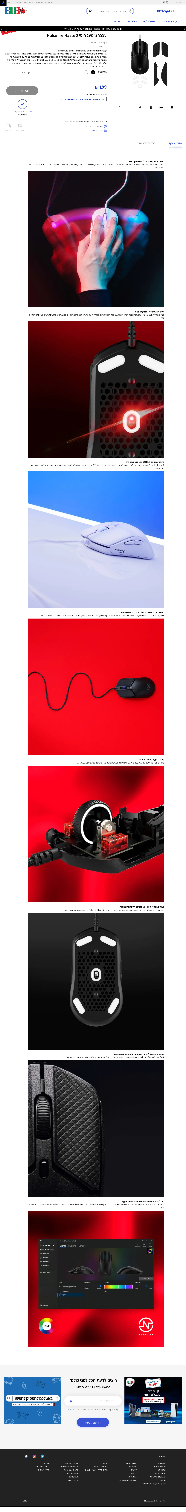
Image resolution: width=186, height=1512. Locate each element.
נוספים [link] (47, 1463)
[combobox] (110, 11)
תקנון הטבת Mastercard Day (154, 1483)
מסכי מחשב (74, 1476)
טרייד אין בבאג (44, 1469)
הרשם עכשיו (93, 1422)
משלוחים (133, 1466)
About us (8, 2)
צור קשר (133, 1473)
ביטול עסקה (28, 2)
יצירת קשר (132, 21)
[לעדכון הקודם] (184, 28)
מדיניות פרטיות (160, 1473)
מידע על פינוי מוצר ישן (128, 1480)
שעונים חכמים (73, 1473)
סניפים (117, 21)
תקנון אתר (162, 1469)
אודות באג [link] (162, 1463)
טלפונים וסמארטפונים (70, 1466)
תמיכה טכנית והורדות (44, 2)
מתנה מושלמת (150, 21)
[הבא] (119, 106)
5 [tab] (152, 99)
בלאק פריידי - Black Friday (96, 1469)
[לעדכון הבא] (1, 28)
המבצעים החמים (101, 1466)
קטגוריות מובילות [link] (72, 1463)
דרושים (18, 2)
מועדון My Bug (171, 21)
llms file (24, 1501)
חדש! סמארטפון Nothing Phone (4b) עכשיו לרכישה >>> (93, 28)
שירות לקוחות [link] (131, 1463)
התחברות (178, 2)
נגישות (163, 1480)
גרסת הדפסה (97, 130)
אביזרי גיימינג (73, 1480)
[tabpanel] (149, 33)
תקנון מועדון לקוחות (158, 1476)
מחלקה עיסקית (159, 1466)
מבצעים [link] (104, 1463)
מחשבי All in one (71, 1469)
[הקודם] (178, 106)
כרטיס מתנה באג (43, 1466)
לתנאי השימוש (72, 1409)
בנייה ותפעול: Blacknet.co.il (154, 1501)
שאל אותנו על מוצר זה (94, 126)
